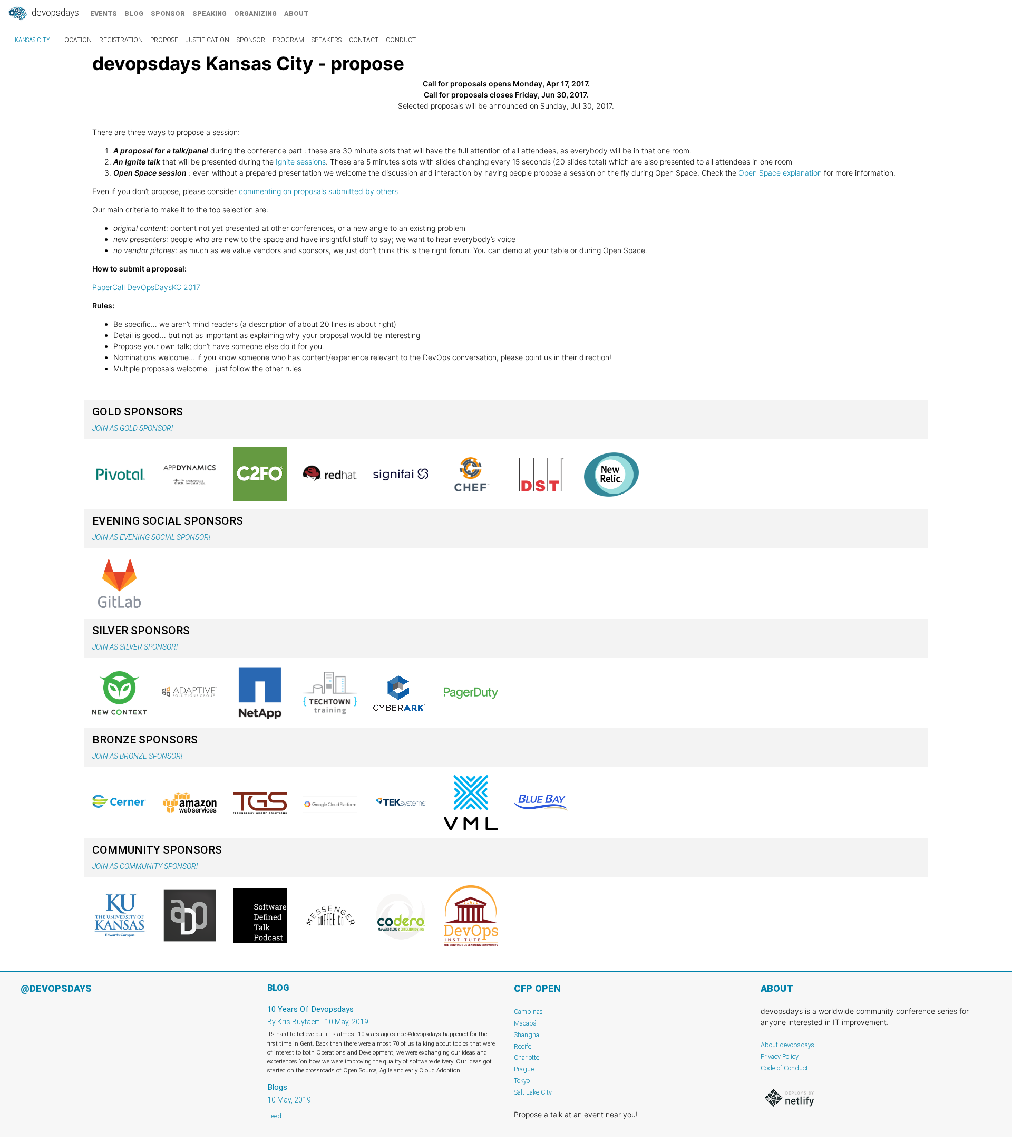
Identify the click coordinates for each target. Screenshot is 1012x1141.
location (76, 40)
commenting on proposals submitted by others (318, 191)
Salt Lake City (533, 1092)
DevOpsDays (54, 12)
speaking (209, 13)
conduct (401, 40)
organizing (255, 13)
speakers (327, 40)
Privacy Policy (780, 1056)
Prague (524, 1069)
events (103, 13)
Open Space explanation (780, 172)
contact (363, 40)
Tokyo (522, 1081)
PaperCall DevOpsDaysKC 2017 (146, 287)
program (288, 40)
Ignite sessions (300, 161)
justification (207, 40)
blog (133, 13)
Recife (522, 1046)
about (296, 13)
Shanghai (527, 1035)
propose (164, 40)
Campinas (528, 1012)
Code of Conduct (784, 1068)
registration (121, 40)
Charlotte (526, 1057)
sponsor (168, 13)
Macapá (525, 1023)
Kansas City (32, 40)
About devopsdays (787, 1045)
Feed (274, 1116)
